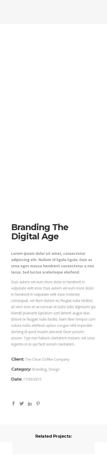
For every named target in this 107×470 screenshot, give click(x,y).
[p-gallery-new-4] (53, 126)
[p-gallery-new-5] (53, 181)
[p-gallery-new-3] (53, 71)
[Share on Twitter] (21, 403)
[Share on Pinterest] (38, 403)
